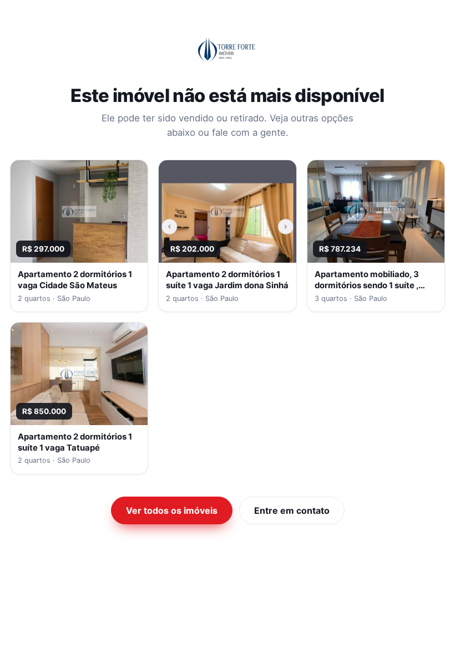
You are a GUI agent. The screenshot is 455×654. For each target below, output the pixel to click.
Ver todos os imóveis (172, 510)
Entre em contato (292, 510)
